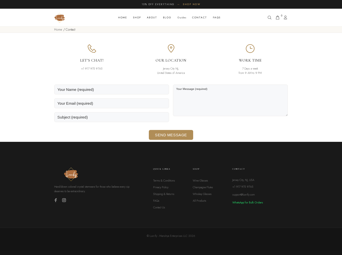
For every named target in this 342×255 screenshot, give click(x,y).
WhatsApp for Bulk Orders (247, 202)
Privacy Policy (160, 187)
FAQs (217, 17)
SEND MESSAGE (171, 135)
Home (122, 17)
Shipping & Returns (163, 194)
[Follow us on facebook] (56, 200)
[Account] (284, 17)
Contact (199, 17)
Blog (167, 17)
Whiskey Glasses (202, 194)
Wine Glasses (200, 181)
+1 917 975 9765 (242, 187)
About (152, 17)
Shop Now (191, 4)
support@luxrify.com (243, 195)
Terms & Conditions (164, 181)
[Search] (270, 17)
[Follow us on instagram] (64, 200)
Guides (181, 17)
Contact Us (159, 207)
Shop (137, 17)
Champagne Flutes (203, 187)
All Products (199, 201)
